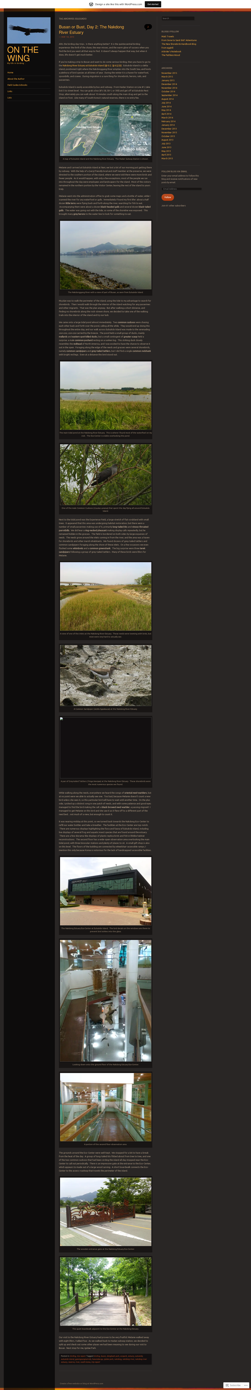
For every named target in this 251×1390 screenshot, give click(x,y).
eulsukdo (139, 1356)
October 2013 (168, 136)
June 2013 (166, 147)
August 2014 (167, 99)
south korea (85, 1362)
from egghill (167, 48)
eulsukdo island (67, 1359)
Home (10, 72)
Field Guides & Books (17, 85)
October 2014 (168, 91)
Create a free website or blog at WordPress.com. (82, 1383)
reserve (71, 1362)
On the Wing (23, 53)
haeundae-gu (97, 1359)
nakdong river (128, 1359)
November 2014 (169, 88)
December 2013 (169, 129)
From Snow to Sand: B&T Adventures (179, 40)
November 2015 (169, 73)
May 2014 (166, 110)
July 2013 (166, 143)
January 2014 (168, 125)
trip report (81, 1356)
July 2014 (166, 103)
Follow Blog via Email (174, 171)
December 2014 (169, 84)
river (77, 1362)
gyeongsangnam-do (83, 1359)
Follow (168, 197)
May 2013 (166, 151)
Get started (153, 4)
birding (73, 1356)
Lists (10, 98)
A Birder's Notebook (171, 51)
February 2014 (168, 121)
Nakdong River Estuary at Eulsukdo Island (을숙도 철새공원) (92, 65)
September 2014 (169, 95)
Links (10, 91)
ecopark (123, 1356)
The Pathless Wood (171, 55)
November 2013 (169, 132)
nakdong (117, 1359)
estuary (131, 1356)
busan (103, 1356)
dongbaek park (113, 1356)
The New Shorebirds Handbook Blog (179, 44)
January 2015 (168, 80)
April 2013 (166, 155)
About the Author (16, 79)
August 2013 (167, 140)
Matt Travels (168, 36)
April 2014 (166, 114)
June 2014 (166, 106)
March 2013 (167, 158)
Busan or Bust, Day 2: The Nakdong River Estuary (91, 29)
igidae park (108, 1359)
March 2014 (167, 118)
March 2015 (167, 77)
